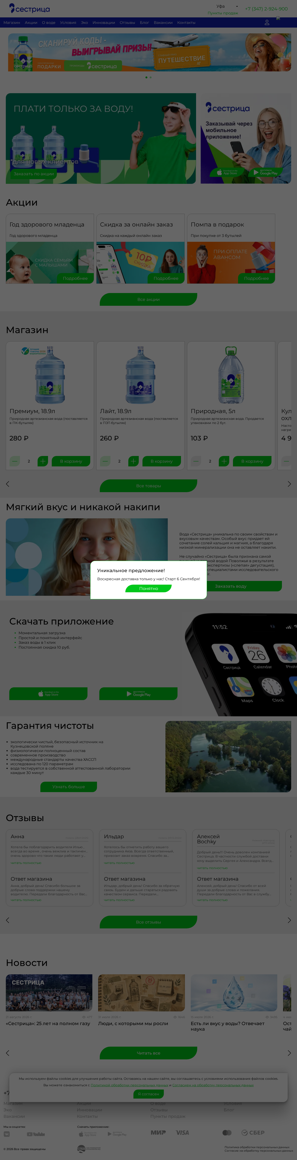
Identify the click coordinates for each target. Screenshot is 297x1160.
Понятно (148, 588)
